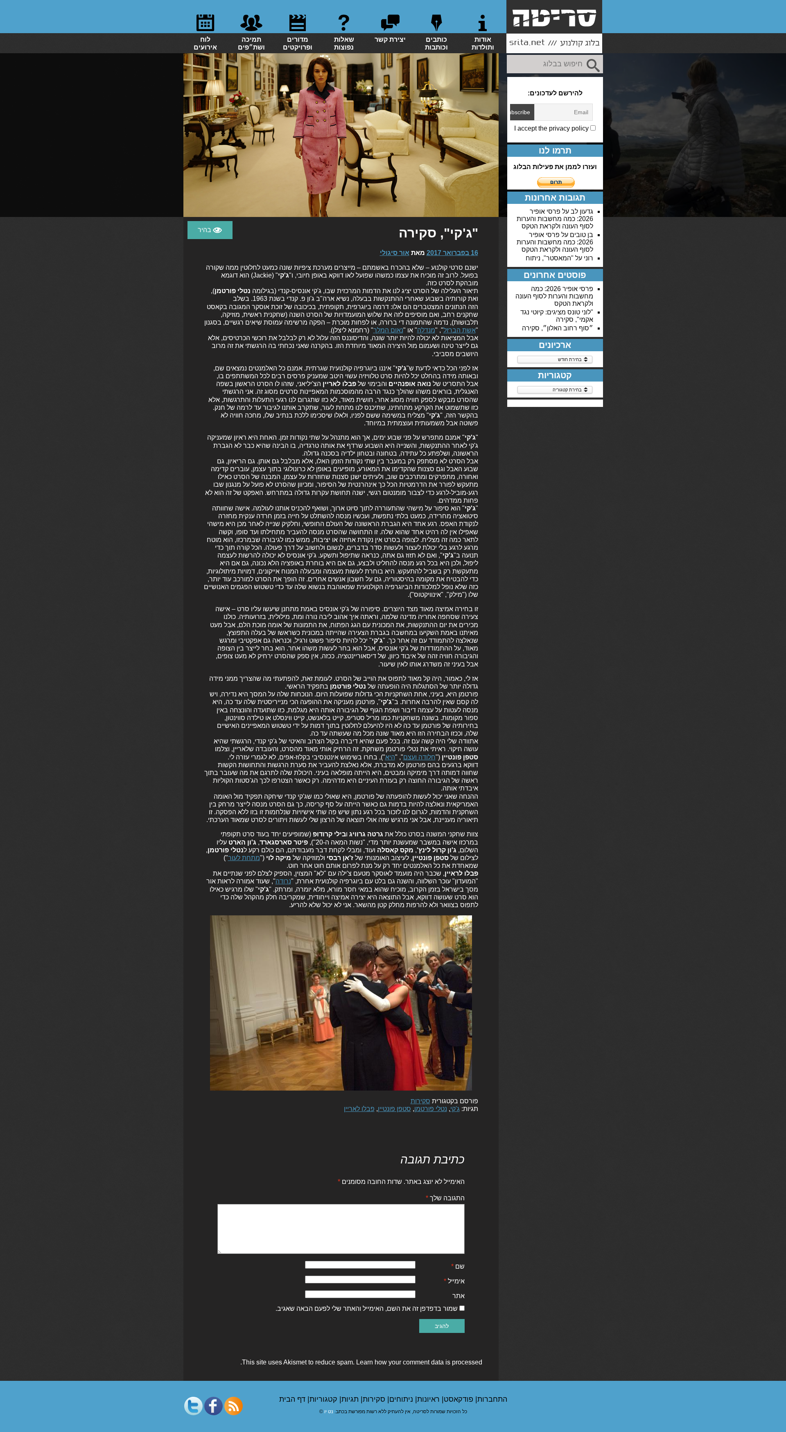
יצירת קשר (390, 39)
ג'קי (455, 1108)
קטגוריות (324, 1399)
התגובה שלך (445, 1198)
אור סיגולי (394, 252)
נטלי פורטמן (430, 1108)
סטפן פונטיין (394, 1108)
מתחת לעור (244, 857)
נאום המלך (388, 330)
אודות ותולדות (483, 43)
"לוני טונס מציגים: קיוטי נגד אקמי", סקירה (556, 316)
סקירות (420, 1101)
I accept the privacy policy (552, 128)
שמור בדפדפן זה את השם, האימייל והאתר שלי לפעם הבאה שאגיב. (367, 1308)
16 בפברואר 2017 (452, 252)
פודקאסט (459, 1399)
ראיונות (429, 1399)
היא (390, 757)
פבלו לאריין (359, 1108)
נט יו (328, 1411)
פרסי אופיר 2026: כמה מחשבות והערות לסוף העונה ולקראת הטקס (555, 219)
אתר (458, 1295)
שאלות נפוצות (344, 43)
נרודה (283, 881)
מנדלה (426, 330)
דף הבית (293, 1399)
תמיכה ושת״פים (251, 43)
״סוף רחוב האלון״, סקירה (557, 328)
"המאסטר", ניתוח (550, 258)
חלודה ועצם (419, 757)
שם (458, 1266)
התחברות (492, 1399)
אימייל (454, 1281)
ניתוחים (402, 1399)
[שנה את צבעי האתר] (210, 230)
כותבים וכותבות (436, 43)
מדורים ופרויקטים (297, 43)
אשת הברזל (459, 330)
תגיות (351, 1399)
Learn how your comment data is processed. (361, 1362)
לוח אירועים (205, 43)
